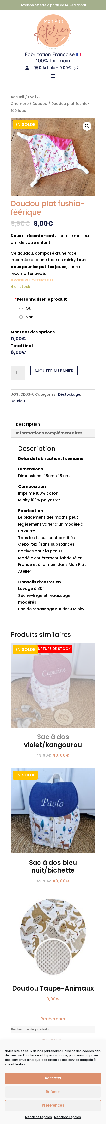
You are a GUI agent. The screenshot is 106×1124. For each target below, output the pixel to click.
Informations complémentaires (49, 433)
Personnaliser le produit (41, 299)
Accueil (17, 96)
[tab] (53, 424)
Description (28, 424)
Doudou (40, 103)
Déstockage (69, 394)
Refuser (53, 1091)
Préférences (53, 1105)
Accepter (53, 1078)
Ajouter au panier (54, 371)
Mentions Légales (38, 1117)
